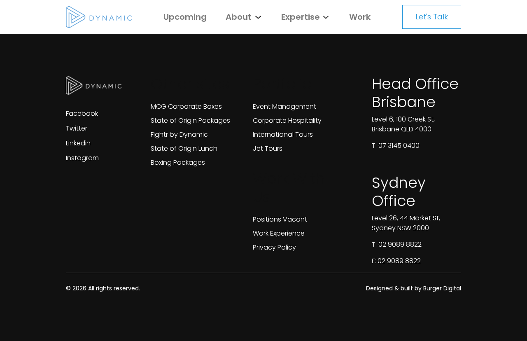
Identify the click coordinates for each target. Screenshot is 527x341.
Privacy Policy (274, 247)
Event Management (284, 106)
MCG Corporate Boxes (186, 106)
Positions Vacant (280, 219)
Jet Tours (267, 148)
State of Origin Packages (190, 120)
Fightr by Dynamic (179, 134)
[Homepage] (99, 17)
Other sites (190, 83)
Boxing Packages (178, 162)
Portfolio (282, 83)
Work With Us (289, 187)
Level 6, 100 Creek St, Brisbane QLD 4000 (403, 124)
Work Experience (279, 233)
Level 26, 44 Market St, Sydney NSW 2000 (406, 223)
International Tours (283, 134)
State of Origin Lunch (184, 148)
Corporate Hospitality (287, 120)
